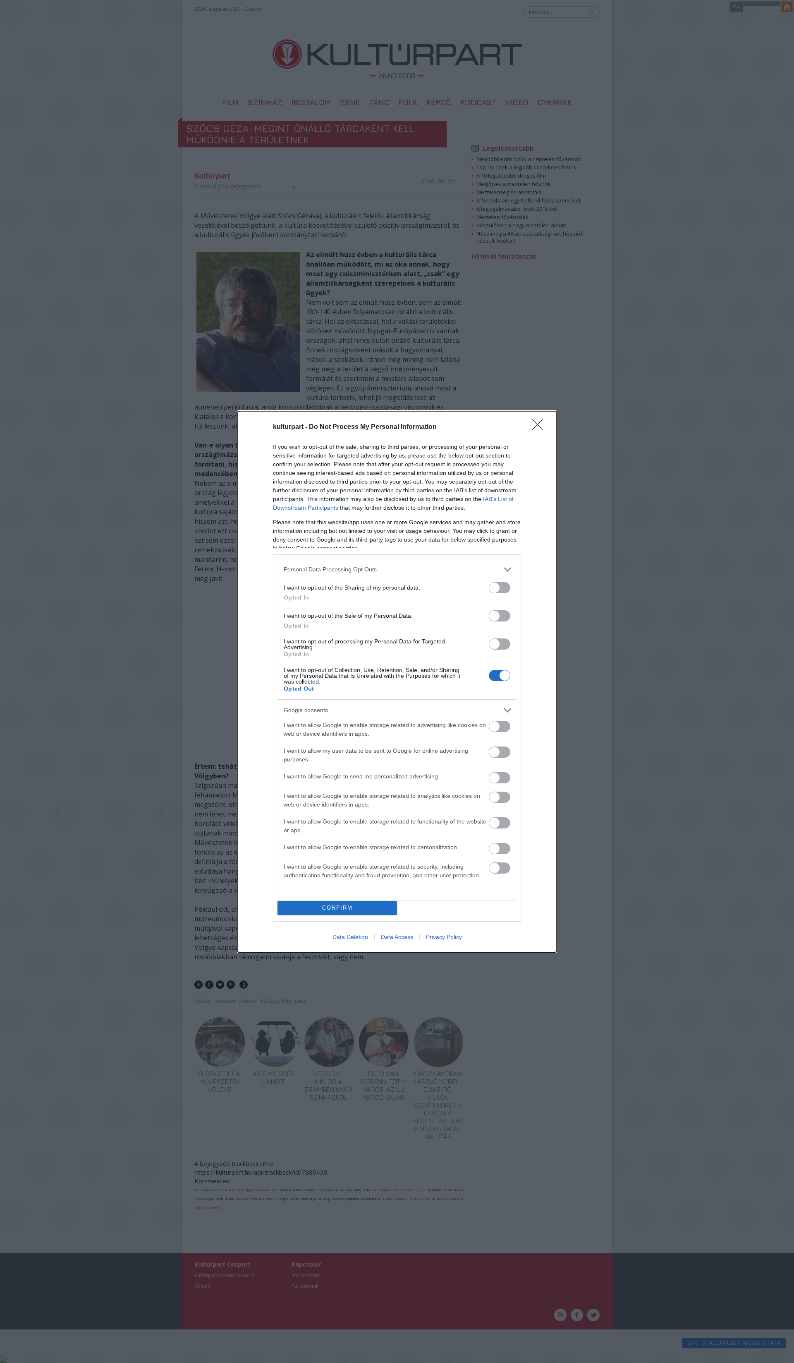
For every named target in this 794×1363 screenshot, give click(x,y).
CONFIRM (337, 908)
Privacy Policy (444, 937)
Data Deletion (350, 937)
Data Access (397, 937)
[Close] (540, 427)
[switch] (499, 587)
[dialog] (397, 681)
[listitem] (397, 569)
